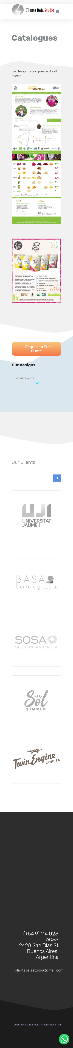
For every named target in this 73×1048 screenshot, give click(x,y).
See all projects (24, 378)
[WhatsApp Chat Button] (64, 1039)
